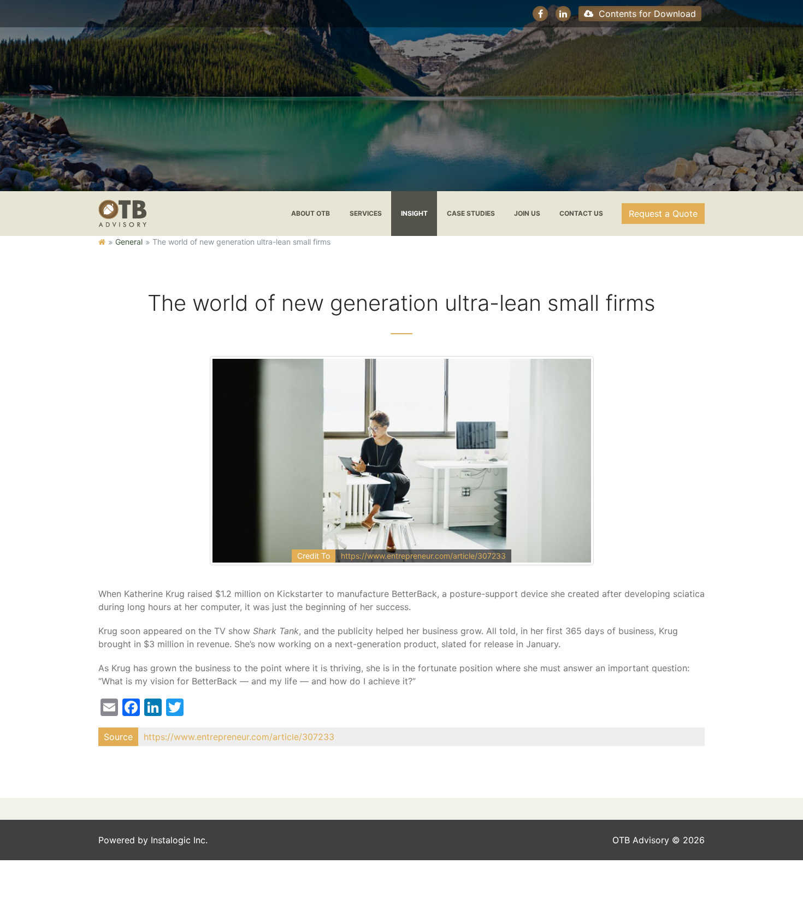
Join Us (527, 213)
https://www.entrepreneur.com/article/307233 (423, 555)
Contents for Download (646, 13)
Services (366, 213)
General (129, 241)
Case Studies (471, 213)
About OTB (310, 213)
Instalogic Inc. (179, 840)
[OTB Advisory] (122, 212)
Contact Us (581, 213)
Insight (414, 213)
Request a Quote (663, 213)
